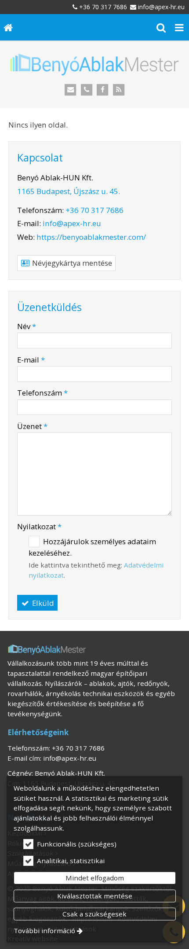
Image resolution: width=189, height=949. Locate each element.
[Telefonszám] (86, 90)
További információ (44, 930)
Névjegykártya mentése (71, 263)
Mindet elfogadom (94, 877)
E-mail (31, 360)
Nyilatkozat (39, 526)
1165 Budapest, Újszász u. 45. (68, 191)
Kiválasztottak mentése (94, 895)
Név (26, 326)
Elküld (42, 603)
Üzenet (32, 426)
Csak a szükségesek (94, 913)
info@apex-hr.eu (161, 7)
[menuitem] (8, 27)
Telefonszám (42, 393)
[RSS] (119, 90)
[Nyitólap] (8, 27)
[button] (179, 27)
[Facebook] (102, 90)
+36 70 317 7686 (103, 7)
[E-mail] (70, 90)
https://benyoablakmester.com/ (91, 237)
